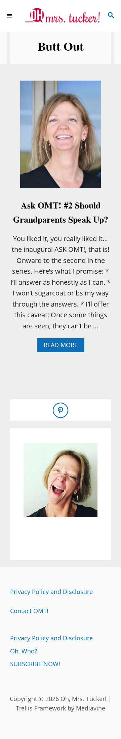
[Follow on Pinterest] (60, 410)
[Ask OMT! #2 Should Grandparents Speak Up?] (60, 138)
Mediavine (90, 708)
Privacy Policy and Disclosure (51, 592)
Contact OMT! (29, 611)
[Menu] (10, 16)
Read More (63, 346)
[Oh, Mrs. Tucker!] (60, 16)
